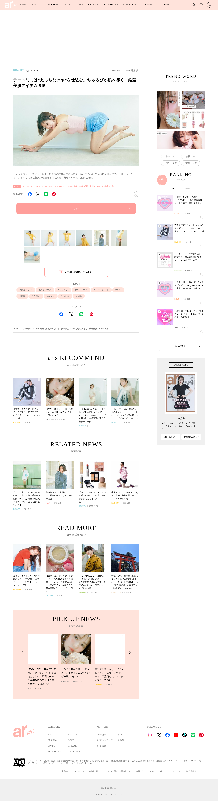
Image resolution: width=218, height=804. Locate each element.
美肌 (114, 186)
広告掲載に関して (94, 771)
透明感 (92, 186)
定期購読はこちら (190, 437)
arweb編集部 (131, 70)
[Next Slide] (130, 652)
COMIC (80, 5)
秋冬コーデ (171, 156)
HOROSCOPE (111, 5)
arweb (15, 328)
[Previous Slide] (23, 652)
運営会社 (64, 771)
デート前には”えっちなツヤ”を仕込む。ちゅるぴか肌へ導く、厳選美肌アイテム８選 (72, 328)
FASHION (53, 5)
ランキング (123, 734)
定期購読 (101, 746)
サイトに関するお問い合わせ (118, 771)
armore (165, 5)
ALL (174, 189)
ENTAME (93, 5)
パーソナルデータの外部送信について (188, 771)
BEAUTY (37, 5)
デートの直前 (71, 186)
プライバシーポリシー (158, 771)
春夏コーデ (191, 156)
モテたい (49, 186)
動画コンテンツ (105, 740)
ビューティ (28, 186)
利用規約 (139, 771)
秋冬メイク (171, 163)
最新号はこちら (170, 437)
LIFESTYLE (130, 5)
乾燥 (86, 186)
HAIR (23, 5)
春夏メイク (191, 163)
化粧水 (107, 186)
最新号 (120, 740)
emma (100, 186)
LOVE (67, 5)
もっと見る (180, 346)
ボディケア (59, 186)
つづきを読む (75, 208)
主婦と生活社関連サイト (109, 788)
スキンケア (39, 186)
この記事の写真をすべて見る (77, 271)
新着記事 (101, 734)
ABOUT (78, 771)
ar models (147, 5)
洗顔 (81, 186)
